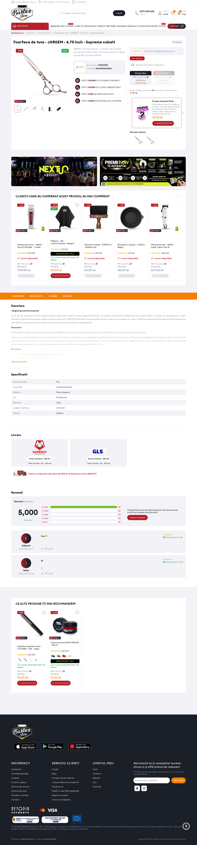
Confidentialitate (19, 773)
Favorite (97, 786)
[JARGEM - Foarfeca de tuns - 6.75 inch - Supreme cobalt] (42, 101)
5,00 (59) (31, 655)
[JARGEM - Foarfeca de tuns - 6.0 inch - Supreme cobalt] (150, 140)
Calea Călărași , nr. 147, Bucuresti (55, 2)
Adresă (96, 778)
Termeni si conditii (20, 795)
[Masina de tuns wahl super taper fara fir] (165, 218)
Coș (95, 782)
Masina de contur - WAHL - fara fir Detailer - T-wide (30, 245)
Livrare (53, 296)
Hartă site (16, 769)
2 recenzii (148, 51)
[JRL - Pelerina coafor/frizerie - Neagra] (65, 218)
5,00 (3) (131, 253)
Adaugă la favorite (77, 205)
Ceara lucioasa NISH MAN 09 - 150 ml (65, 643)
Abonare (178, 780)
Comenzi (97, 773)
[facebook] (137, 788)
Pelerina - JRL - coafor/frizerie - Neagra (62, 242)
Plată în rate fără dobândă (65, 791)
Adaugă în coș (61, 276)
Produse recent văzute (63, 778)
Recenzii (68, 296)
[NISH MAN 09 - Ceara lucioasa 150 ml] (65, 625)
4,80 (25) (165, 253)
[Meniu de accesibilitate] (186, 826)
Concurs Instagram (61, 799)
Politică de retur (19, 791)
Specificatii (36, 296)
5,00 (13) (64, 249)
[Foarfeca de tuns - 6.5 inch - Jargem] (138, 140)
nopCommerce (28, 839)
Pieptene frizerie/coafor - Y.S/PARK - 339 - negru (29, 647)
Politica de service (20, 786)
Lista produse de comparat (65, 782)
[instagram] (144, 788)
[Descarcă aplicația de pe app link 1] (25, 746)
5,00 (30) (31, 253)
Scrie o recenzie (137, 517)
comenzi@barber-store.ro (25, 2)
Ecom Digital (50, 839)
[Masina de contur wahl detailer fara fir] (31, 218)
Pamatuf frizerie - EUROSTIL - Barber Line (98, 245)
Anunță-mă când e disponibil (149, 65)
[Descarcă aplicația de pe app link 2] (52, 746)
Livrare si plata (18, 782)
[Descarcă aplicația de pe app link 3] (79, 746)
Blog (54, 773)
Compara (177, 42)
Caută (119, 13)
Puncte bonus (81, 2)
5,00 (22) (98, 253)
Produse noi (57, 786)
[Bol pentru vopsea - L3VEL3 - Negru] (132, 218)
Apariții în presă (60, 795)
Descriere (18, 296)
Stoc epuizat (26, 276)
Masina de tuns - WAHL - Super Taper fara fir (163, 245)
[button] (183, 113)
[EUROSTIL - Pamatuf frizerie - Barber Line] (98, 218)
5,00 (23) (65, 651)
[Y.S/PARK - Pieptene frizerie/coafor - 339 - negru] (31, 625)
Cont (95, 769)
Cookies (15, 778)
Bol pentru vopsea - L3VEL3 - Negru (132, 245)
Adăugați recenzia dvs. (164, 51)
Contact (15, 799)
